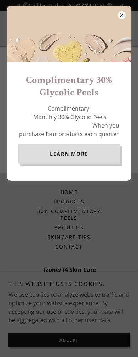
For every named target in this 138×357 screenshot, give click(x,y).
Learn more (69, 153)
